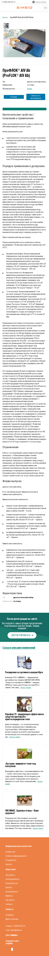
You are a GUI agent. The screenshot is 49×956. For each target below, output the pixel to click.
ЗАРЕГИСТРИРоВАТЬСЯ (20, 635)
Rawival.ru (9, 887)
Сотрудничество (11, 860)
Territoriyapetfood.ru (12, 879)
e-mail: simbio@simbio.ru (14, 930)
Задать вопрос (41, 2)
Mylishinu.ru (9, 896)
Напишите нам (10, 852)
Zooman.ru (9, 904)
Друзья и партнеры (12, 919)
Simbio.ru (9, 909)
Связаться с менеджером (36, 96)
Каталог (5, 17)
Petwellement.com (12, 883)
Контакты (9, 864)
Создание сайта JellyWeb (12, 942)
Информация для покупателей (18, 846)
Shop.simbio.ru (10, 875)
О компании (9, 915)
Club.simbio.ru (10, 900)
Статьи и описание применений (19, 647)
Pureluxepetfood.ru (12, 891)
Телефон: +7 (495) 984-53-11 (15, 926)
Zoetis (29, 88)
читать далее (25, 687)
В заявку (13, 97)
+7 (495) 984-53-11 (8, 2)
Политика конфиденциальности (16, 856)
